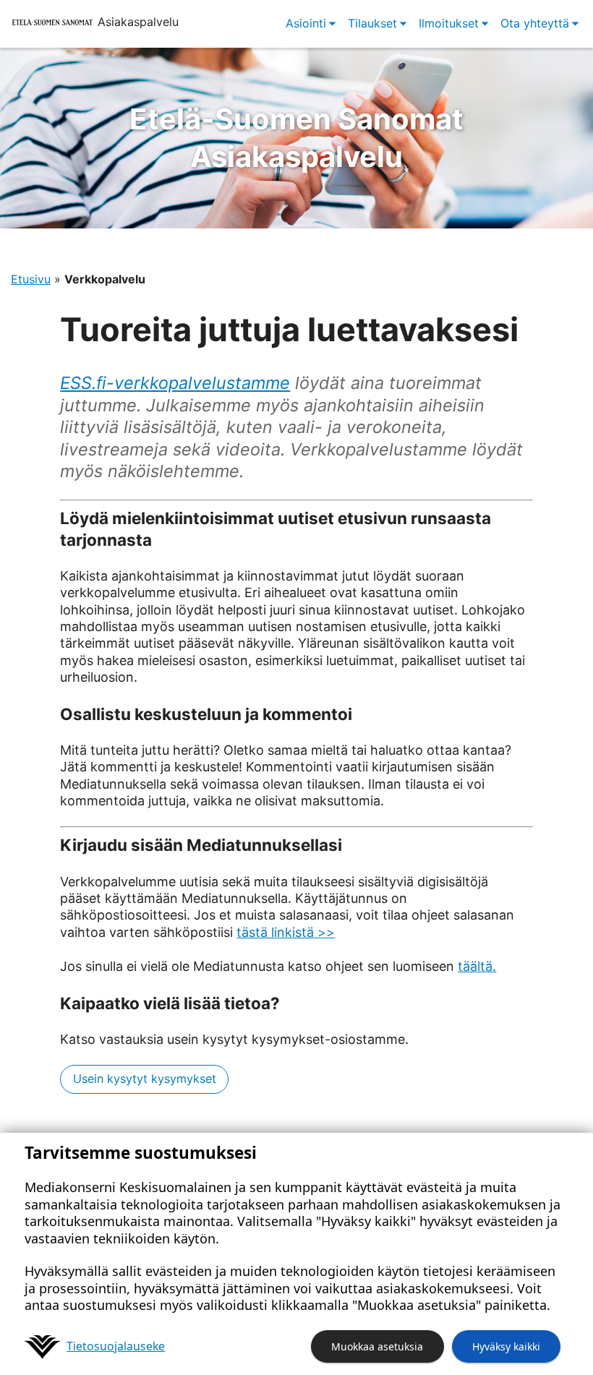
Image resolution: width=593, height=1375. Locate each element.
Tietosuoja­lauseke (116, 1346)
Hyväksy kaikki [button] (506, 1346)
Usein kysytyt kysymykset (144, 1078)
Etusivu (31, 279)
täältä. (477, 966)
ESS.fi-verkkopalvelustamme (175, 382)
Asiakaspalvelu (296, 137)
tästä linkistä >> (285, 932)
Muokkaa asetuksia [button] (377, 1346)
